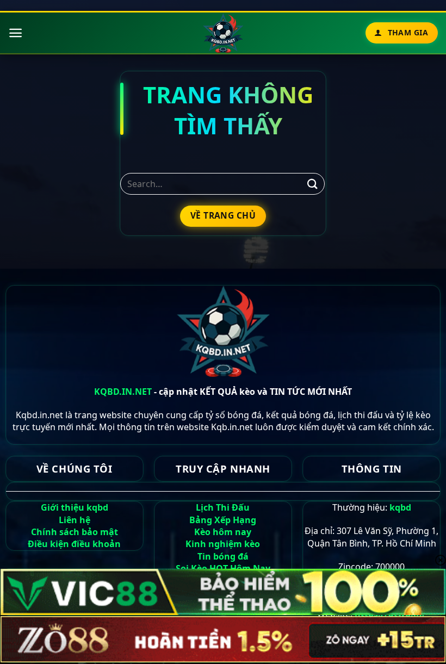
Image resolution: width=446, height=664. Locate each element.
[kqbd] (223, 33)
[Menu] (15, 32)
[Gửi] (313, 184)
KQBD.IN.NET (123, 392)
